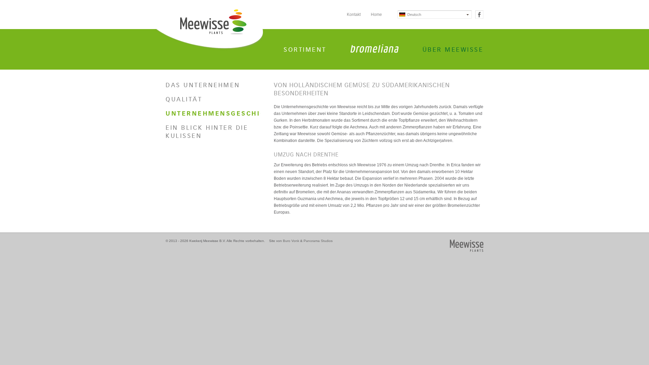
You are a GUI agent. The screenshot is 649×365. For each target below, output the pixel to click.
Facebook (479, 14)
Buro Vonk (291, 241)
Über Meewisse (453, 49)
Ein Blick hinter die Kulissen (207, 132)
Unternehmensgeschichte (213, 113)
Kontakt (354, 14)
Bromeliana (375, 48)
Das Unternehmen (203, 85)
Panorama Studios (318, 241)
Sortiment (305, 49)
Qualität (184, 99)
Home (376, 14)
